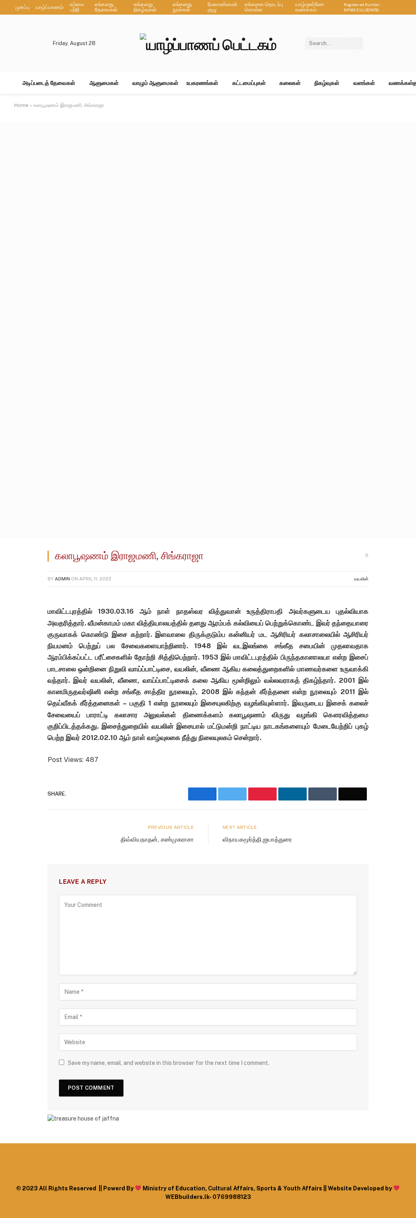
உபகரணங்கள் (202, 83)
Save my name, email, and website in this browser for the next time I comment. (168, 1063)
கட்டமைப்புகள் (249, 83)
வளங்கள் (364, 83)
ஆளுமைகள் (104, 83)
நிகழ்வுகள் (326, 83)
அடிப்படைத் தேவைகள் (48, 83)
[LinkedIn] (23, 664)
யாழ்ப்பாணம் (49, 7)
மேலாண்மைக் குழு (223, 7)
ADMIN (62, 578)
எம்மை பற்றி (77, 7)
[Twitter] (23, 643)
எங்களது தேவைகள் (106, 7)
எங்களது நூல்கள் (182, 7)
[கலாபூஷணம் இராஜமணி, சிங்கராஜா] (208, 536)
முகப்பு (22, 7)
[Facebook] (23, 622)
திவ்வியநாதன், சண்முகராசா (157, 839)
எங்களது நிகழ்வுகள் (145, 7)
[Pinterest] (23, 684)
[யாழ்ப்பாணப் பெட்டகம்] (208, 43)
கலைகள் (290, 83)
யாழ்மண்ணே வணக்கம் (309, 7)
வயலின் (361, 578)
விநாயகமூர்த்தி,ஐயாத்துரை (257, 839)
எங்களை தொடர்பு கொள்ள (264, 7)
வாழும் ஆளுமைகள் (155, 83)
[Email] (23, 705)
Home (21, 105)
